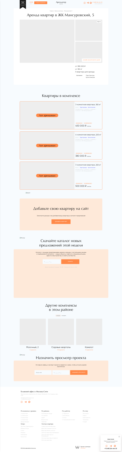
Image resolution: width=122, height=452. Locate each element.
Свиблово (44, 421)
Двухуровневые (25, 421)
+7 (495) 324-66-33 (25, 399)
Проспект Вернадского (27, 426)
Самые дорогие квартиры (48, 426)
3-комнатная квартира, (88, 105)
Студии (85, 421)
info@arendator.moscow (27, 398)
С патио (64, 417)
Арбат (43, 417)
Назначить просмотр (78, 372)
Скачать (70, 261)
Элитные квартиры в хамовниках (50, 432)
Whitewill (82, 448)
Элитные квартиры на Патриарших (47, 435)
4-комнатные (24, 419)
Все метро (24, 436)
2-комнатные (24, 415)
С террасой (65, 413)
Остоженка (44, 415)
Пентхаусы (86, 413)
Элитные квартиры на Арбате (49, 438)
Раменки (23, 432)
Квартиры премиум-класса (48, 428)
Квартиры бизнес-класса (48, 430)
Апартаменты (86, 417)
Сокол (22, 430)
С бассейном (65, 415)
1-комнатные (24, 413)
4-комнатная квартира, (88, 135)
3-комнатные (24, 417)
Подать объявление (40, 2)
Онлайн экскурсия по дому (91, 60)
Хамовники (79, 75)
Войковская (24, 434)
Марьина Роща (25, 428)
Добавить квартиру (61, 221)
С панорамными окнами (68, 419)
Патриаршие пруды (46, 413)
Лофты (84, 415)
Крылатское (44, 419)
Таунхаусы (85, 419)
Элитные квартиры (46, 440)
